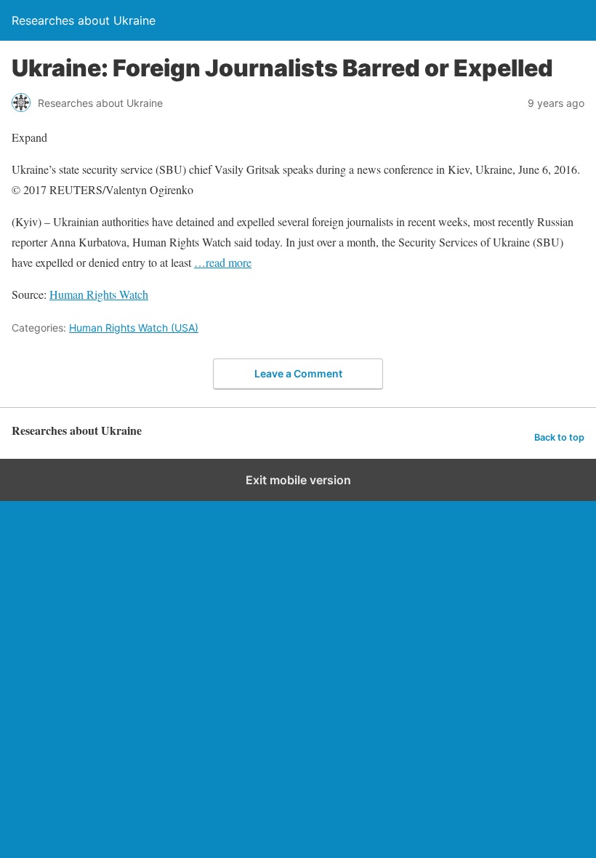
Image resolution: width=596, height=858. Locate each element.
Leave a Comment (298, 373)
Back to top (559, 437)
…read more (222, 262)
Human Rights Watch (98, 294)
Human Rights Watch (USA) (133, 327)
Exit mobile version (298, 480)
